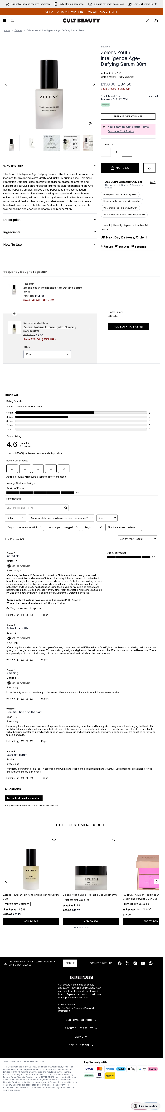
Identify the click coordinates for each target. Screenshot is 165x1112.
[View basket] (156, 20)
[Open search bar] (12, 20)
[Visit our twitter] (127, 963)
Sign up (70, 963)
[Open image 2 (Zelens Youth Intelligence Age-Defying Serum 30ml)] (32, 143)
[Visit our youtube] (143, 963)
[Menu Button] (4, 20)
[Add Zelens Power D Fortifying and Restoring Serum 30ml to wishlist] (54, 840)
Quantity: (107, 144)
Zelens (18, 30)
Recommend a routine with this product (122, 201)
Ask (152, 182)
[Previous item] (5, 881)
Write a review (108, 77)
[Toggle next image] (94, 84)
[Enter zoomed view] (90, 124)
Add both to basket (128, 326)
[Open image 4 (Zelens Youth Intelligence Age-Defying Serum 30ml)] (71, 143)
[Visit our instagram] (135, 963)
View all (153, 96)
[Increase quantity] (127, 152)
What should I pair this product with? (120, 208)
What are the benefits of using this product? (124, 214)
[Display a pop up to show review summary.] (150, 910)
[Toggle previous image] (5, 84)
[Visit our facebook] (120, 963)
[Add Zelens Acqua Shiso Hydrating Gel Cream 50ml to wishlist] (114, 840)
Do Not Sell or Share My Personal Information (76, 1009)
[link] (148, 20)
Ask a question (126, 77)
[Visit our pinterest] (151, 963)
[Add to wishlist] (149, 168)
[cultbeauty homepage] (81, 20)
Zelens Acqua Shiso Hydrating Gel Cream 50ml (90, 894)
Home (7, 30)
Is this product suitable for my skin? (120, 194)
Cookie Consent (66, 1004)
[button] (145, 1106)
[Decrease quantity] (106, 152)
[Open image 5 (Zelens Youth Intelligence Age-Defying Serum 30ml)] (91, 143)
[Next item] (156, 881)
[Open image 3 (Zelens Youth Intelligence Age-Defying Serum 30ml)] (52, 143)
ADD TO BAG (31, 921)
